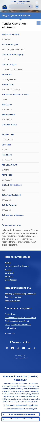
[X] (6, 348)
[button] (36, 2)
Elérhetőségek (11, 280)
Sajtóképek (9, 273)
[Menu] (37, 7)
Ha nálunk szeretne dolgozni (17, 266)
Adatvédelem (10, 314)
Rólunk (8, 263)
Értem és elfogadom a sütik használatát (22, 414)
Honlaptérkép (11, 333)
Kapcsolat (9, 276)
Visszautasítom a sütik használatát (22, 419)
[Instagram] (18, 348)
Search (30, 6)
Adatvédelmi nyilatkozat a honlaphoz (20, 318)
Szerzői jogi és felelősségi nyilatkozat (20, 294)
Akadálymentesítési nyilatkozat (18, 325)
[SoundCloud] (29, 348)
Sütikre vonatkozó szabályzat (17, 321)
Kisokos (8, 269)
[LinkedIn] (12, 348)
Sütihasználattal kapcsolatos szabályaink (21, 409)
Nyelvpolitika (10, 328)
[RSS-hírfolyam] (34, 348)
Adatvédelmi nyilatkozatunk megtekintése (22, 405)
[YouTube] (23, 348)
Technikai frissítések (13, 297)
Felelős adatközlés (12, 300)
